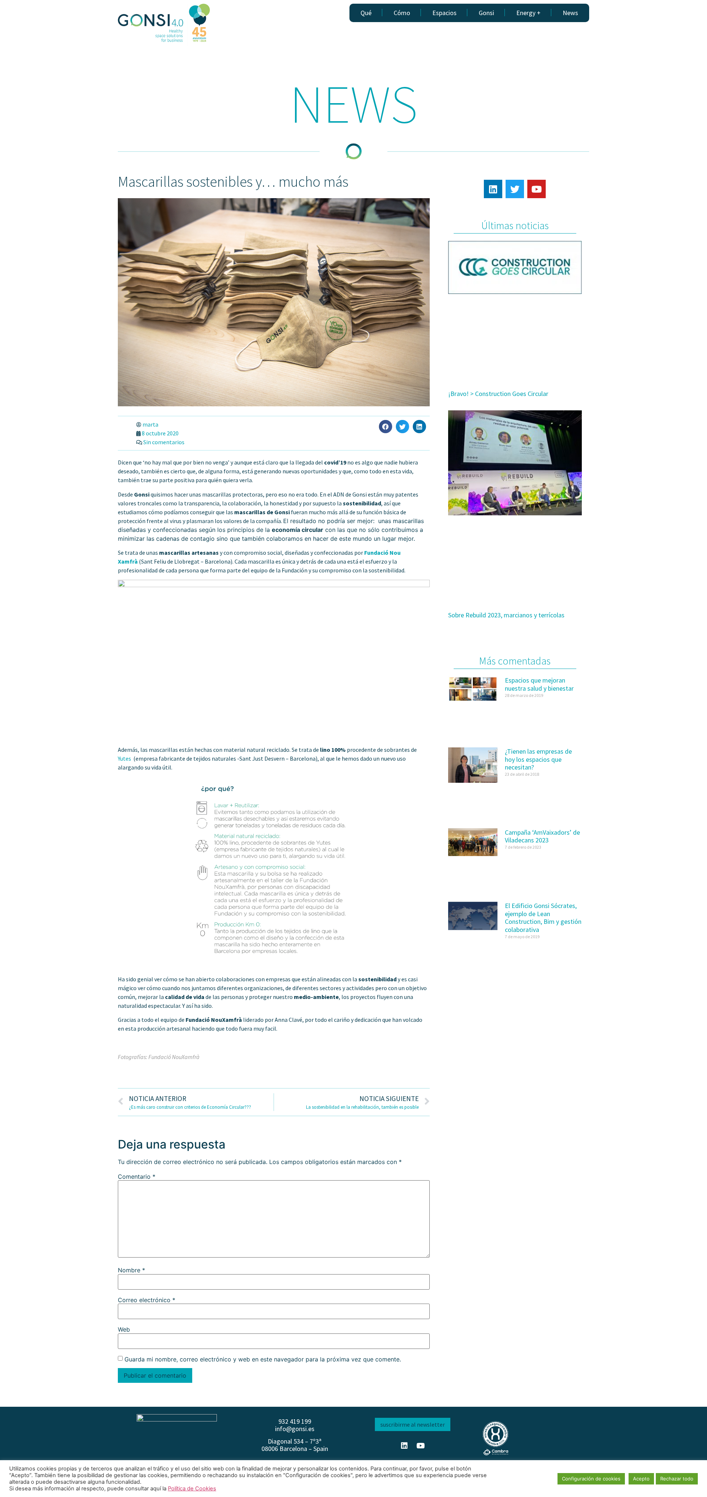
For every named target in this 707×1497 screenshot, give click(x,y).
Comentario (136, 1176)
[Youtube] (536, 189)
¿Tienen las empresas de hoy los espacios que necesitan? (538, 759)
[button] (385, 426)
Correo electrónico (146, 1300)
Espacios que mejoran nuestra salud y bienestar (539, 684)
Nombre (131, 1270)
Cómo (402, 12)
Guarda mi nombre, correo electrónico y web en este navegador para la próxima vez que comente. (262, 1359)
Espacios (444, 12)
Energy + (528, 12)
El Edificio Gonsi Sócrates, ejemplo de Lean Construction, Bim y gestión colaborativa (543, 917)
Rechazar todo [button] (676, 1479)
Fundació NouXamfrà (174, 1056)
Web (124, 1329)
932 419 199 (294, 1421)
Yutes (125, 758)
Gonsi (486, 12)
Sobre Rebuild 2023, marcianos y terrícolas (506, 615)
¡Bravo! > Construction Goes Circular (498, 393)
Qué (366, 12)
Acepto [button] (641, 1479)
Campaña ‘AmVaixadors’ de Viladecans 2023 (542, 836)
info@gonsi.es (294, 1428)
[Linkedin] (493, 189)
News (570, 12)
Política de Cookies (192, 1488)
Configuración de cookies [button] (591, 1479)
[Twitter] (515, 189)
